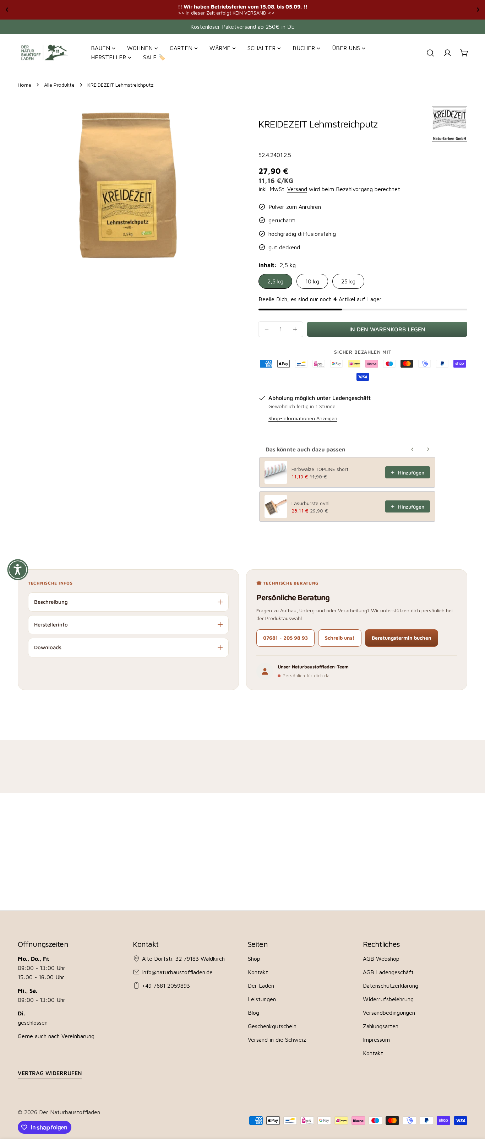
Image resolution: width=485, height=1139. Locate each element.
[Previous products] (412, 449)
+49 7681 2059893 (166, 985)
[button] (17, 569)
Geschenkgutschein (272, 1026)
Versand (297, 189)
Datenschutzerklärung (390, 985)
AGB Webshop (381, 958)
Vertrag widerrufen (50, 1073)
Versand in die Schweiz (277, 1039)
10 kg (312, 281)
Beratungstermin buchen (401, 638)
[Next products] (428, 449)
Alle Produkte (59, 85)
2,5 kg (275, 281)
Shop (254, 958)
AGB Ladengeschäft (388, 972)
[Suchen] (430, 53)
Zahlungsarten (380, 1026)
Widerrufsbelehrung (388, 999)
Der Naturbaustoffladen (69, 1112)
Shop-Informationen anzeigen (302, 418)
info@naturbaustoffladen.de (177, 972)
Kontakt (258, 972)
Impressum (376, 1039)
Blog (253, 1012)
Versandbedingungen (389, 1012)
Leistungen (262, 999)
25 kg (348, 281)
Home (24, 85)
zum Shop (318, 9)
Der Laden (261, 985)
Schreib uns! (340, 638)
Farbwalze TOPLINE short (319, 469)
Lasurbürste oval (310, 503)
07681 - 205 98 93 (285, 638)
